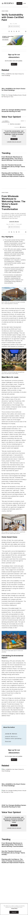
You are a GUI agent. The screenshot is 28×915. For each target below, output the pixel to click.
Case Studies (5, 11)
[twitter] (14, 31)
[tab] (6, 121)
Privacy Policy (14, 908)
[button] (3, 3)
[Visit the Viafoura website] (23, 127)
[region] (14, 124)
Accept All (14, 912)
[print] (25, 31)
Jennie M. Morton (14, 221)
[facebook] (9, 31)
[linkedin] (11, 31)
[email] (19, 31)
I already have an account (14, 141)
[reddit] (16, 31)
